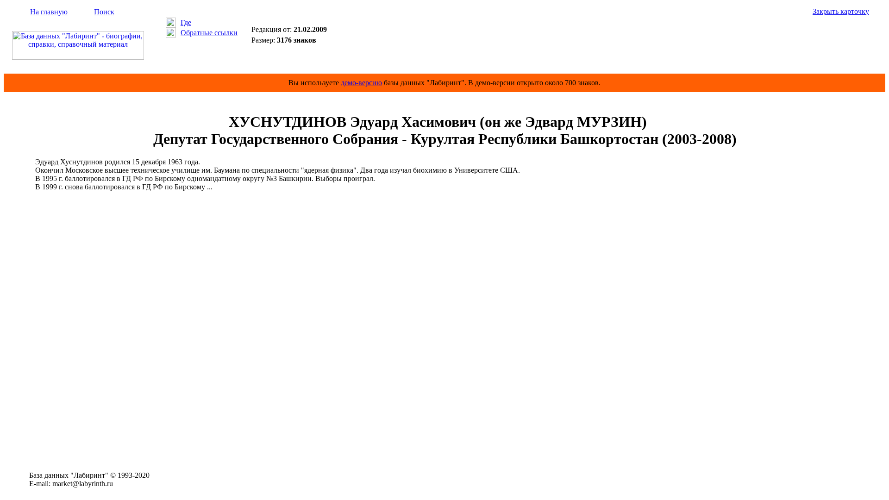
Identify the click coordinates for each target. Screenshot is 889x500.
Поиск (104, 12)
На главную (49, 12)
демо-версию (361, 83)
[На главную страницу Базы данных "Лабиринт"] (78, 57)
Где (186, 22)
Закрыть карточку (841, 11)
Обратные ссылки (209, 33)
